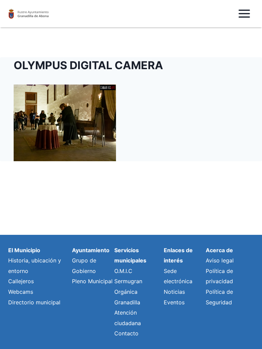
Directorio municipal (34, 302)
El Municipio (24, 250)
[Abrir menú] (244, 13)
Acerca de (219, 250)
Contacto (126, 333)
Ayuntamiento (91, 250)
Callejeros (21, 281)
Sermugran (128, 281)
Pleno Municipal (92, 281)
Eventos (174, 302)
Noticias (174, 291)
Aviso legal (220, 260)
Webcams (20, 291)
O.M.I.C (123, 271)
